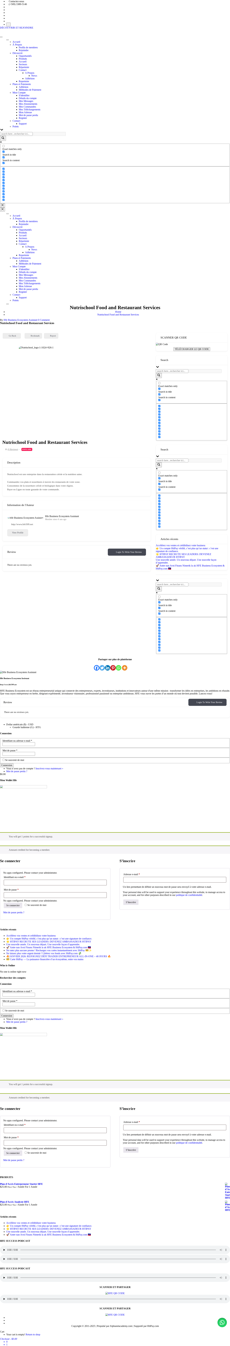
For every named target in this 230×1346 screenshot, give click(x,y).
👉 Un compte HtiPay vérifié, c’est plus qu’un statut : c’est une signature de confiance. (49, 938)
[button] (222, 1322)
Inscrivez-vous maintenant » (49, 768)
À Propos (17, 44)
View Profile (17, 533)
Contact (22, 70)
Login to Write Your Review (129, 552)
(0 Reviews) (13, 449)
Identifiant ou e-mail (20, 877)
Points (16, 126)
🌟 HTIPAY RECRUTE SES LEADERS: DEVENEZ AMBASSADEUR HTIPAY (183, 555)
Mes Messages (26, 101)
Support (23, 123)
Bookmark (35, 336)
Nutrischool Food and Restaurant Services (118, 314)
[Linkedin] (107, 666)
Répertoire (24, 67)
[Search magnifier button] (3, 138)
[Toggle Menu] (7, 39)
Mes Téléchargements (29, 109)
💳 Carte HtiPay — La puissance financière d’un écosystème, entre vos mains (44, 959)
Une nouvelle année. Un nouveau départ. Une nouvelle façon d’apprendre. (43, 944)
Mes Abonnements (28, 104)
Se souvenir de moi (14, 760)
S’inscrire (131, 902)
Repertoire (24, 81)
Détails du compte (28, 98)
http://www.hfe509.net (22, 524)
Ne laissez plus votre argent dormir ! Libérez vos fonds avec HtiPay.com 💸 (43, 953)
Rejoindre (23, 50)
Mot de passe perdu (28, 115)
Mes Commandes (27, 106)
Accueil (16, 41)
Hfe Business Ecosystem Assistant (20, 320)
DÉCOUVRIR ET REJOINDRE (16, 27)
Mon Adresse (25, 112)
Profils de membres (28, 47)
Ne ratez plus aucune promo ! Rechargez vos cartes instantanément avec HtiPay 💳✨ (49, 950)
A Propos (29, 72)
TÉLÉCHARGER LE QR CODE (192, 349)
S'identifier (24, 95)
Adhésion (30, 78)
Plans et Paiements (22, 84)
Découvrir (18, 53)
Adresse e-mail (137, 874)
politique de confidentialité (189, 895)
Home (118, 311)
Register (23, 118)
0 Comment (44, 320)
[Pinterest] (113, 666)
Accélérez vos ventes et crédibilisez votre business (180, 545)
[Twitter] (102, 666)
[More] (124, 666)
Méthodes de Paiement (30, 89)
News (34, 75)
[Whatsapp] (118, 666)
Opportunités (25, 56)
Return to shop (33, 1334)
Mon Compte (19, 92)
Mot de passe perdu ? (16, 771)
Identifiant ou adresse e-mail (17, 740)
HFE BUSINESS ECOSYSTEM (16, 30)
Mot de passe (10, 750)
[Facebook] (96, 666)
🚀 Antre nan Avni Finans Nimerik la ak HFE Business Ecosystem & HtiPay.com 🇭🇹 (48, 947)
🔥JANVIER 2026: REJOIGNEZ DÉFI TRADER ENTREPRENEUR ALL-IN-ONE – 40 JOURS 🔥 (58, 956)
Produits (23, 58)
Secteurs (23, 64)
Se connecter (13, 905)
